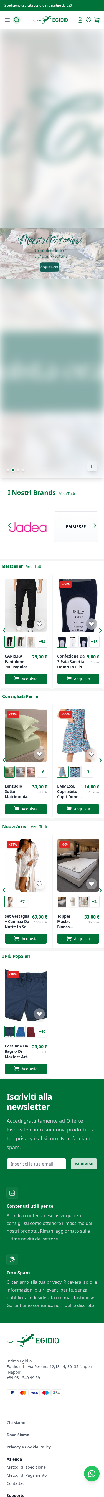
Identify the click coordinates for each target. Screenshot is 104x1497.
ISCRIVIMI (84, 1163)
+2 (94, 901)
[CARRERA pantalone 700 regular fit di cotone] (26, 605)
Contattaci (16, 1483)
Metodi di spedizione (26, 1467)
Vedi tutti (67, 493)
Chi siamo (16, 1422)
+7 (22, 901)
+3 (87, 771)
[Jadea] (28, 526)
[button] (11, 526)
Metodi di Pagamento (27, 1475)
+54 (42, 641)
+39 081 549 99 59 (23, 1377)
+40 (42, 1031)
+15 (94, 641)
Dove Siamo (18, 1434)
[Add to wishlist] (39, 624)
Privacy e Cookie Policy (29, 1447)
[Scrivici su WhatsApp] (92, 1473)
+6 (42, 771)
